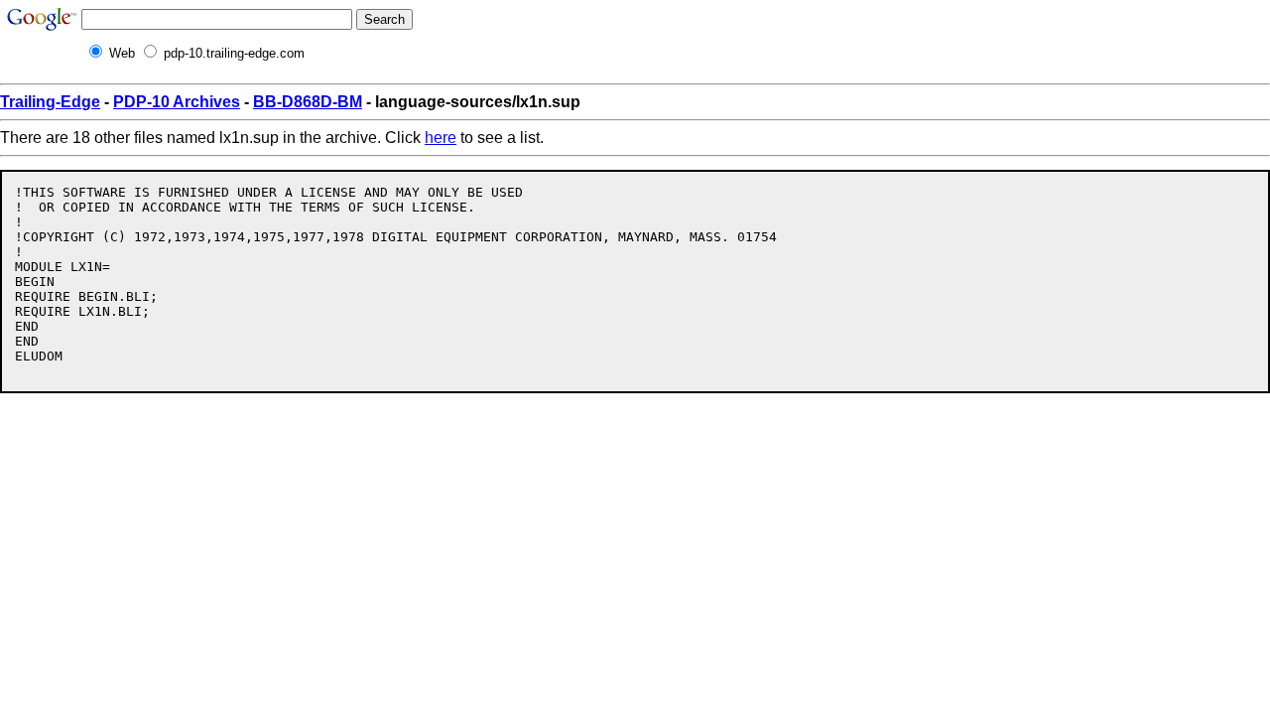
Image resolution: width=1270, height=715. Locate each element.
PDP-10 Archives (176, 101)
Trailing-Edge (50, 101)
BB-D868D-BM (307, 101)
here (440, 137)
